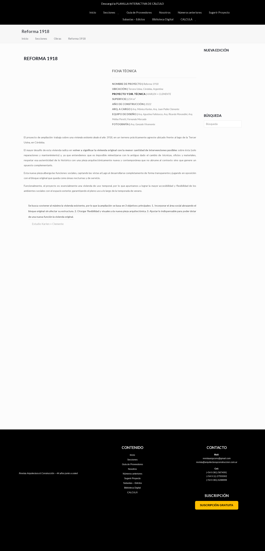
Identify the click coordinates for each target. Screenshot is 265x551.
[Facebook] (37, 485)
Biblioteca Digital (132, 488)
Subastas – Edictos (132, 483)
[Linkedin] (60, 485)
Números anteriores (132, 473)
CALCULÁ (132, 492)
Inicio (25, 38)
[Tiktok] (44, 485)
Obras (57, 38)
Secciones (41, 38)
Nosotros (132, 469)
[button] (25, 253)
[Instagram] (29, 485)
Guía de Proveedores (132, 464)
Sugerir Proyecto (132, 478)
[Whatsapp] (68, 485)
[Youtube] (52, 485)
